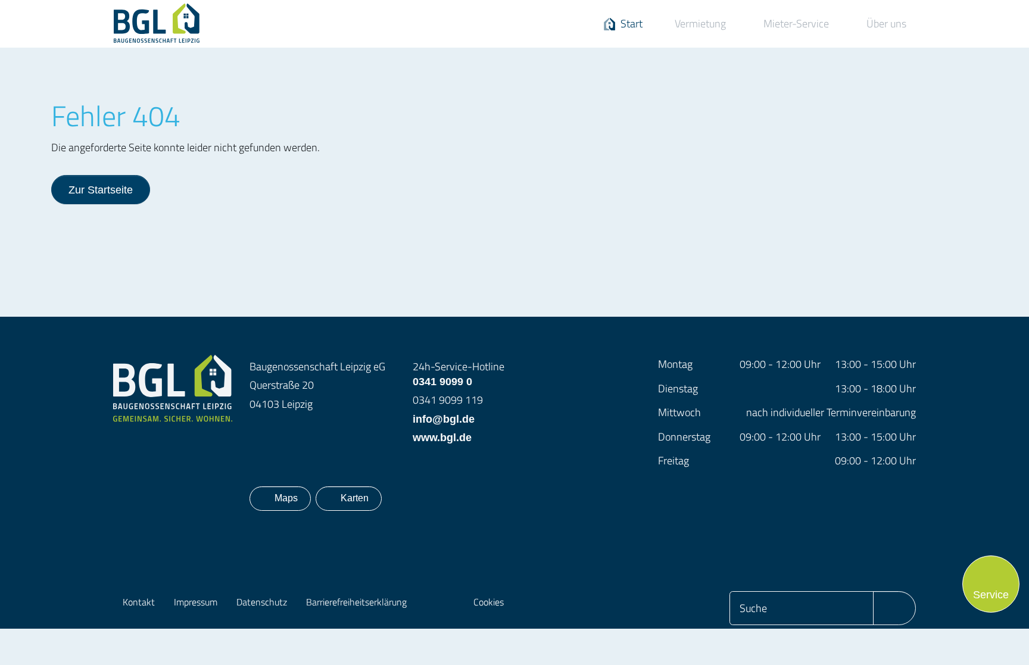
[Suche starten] (894, 608)
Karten (354, 497)
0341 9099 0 (458, 373)
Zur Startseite (100, 189)
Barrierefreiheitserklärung (356, 602)
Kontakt (139, 602)
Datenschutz (261, 602)
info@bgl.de (444, 419)
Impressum (195, 602)
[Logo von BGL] (172, 24)
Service (991, 594)
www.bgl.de (442, 437)
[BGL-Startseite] (172, 387)
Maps (289, 497)
